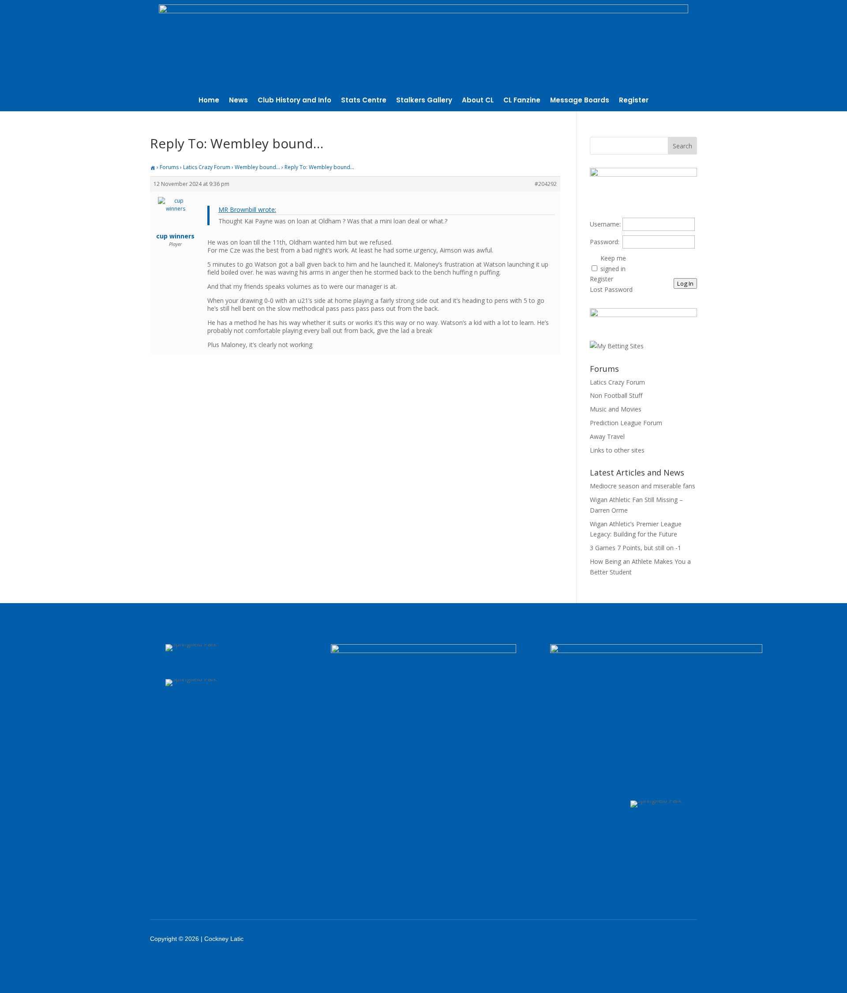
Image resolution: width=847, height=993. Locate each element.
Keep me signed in (613, 263)
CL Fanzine (521, 101)
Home (209, 101)
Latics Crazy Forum (206, 167)
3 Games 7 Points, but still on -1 (635, 548)
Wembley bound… (257, 167)
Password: (604, 242)
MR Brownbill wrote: (247, 209)
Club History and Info (294, 101)
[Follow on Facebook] (600, 938)
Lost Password (611, 289)
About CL (478, 101)
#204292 (546, 184)
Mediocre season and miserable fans (642, 486)
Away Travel (607, 436)
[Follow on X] (623, 938)
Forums (169, 167)
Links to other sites (617, 450)
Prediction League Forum (626, 423)
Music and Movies (615, 409)
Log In (685, 283)
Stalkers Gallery (424, 101)
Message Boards (579, 101)
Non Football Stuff (616, 395)
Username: (605, 224)
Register (633, 101)
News (238, 101)
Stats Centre (363, 101)
